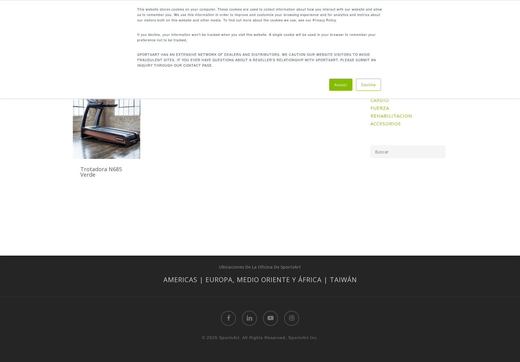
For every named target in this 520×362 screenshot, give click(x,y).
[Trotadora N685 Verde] (106, 123)
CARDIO (379, 100)
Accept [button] (340, 84)
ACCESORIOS (385, 124)
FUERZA (379, 108)
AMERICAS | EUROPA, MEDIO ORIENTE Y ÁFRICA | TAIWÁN (260, 279)
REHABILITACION (391, 116)
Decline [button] (368, 84)
